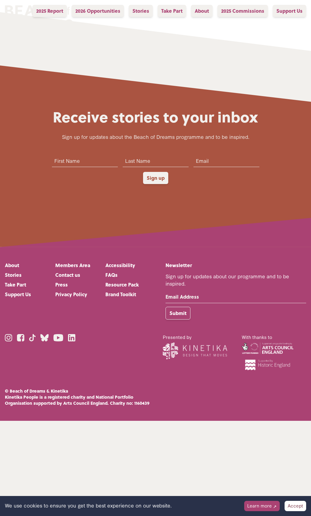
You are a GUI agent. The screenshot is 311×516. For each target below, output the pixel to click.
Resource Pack (122, 284)
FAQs (111, 274)
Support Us (18, 294)
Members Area (72, 265)
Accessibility (120, 265)
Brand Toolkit (120, 294)
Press (61, 284)
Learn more (262, 505)
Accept (295, 505)
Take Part (15, 284)
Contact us (67, 274)
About (12, 265)
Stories (13, 274)
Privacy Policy (71, 294)
